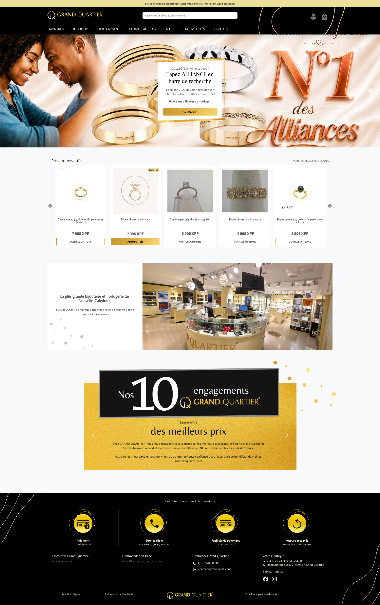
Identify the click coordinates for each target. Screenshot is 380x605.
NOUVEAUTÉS (195, 29)
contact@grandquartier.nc (214, 569)
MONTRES (56, 29)
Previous (50, 206)
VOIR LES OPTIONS (80, 241)
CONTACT (221, 29)
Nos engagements (64, 561)
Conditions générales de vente (142, 561)
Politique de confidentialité (118, 594)
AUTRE (171, 29)
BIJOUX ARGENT (108, 29)
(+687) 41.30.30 (208, 563)
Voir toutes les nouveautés (311, 160)
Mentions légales (71, 594)
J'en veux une (117, 115)
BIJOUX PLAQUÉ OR (142, 29)
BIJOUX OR (80, 29)
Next (330, 206)
